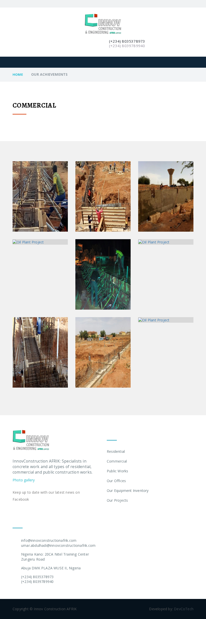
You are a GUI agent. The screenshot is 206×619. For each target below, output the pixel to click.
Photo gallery (24, 480)
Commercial (117, 461)
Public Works (117, 471)
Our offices (116, 480)
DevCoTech (183, 608)
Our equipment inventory (128, 490)
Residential (116, 451)
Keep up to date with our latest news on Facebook (46, 496)
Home (18, 74)
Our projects (117, 500)
